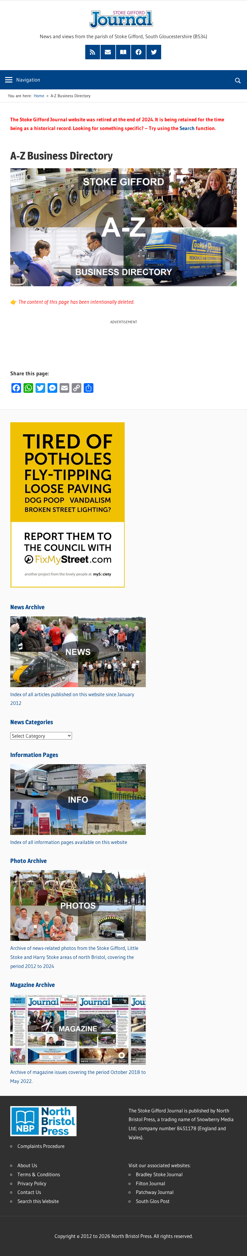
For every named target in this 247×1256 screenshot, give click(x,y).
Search (187, 128)
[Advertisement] (123, 338)
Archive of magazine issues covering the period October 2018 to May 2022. (78, 1076)
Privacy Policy (31, 1183)
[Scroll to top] (237, 1246)
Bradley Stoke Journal (159, 1174)
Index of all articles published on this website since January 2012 (72, 698)
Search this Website (38, 1201)
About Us (27, 1165)
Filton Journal (150, 1183)
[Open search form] (238, 79)
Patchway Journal (155, 1192)
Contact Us (29, 1192)
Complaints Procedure (40, 1146)
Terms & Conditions (38, 1174)
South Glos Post (153, 1201)
